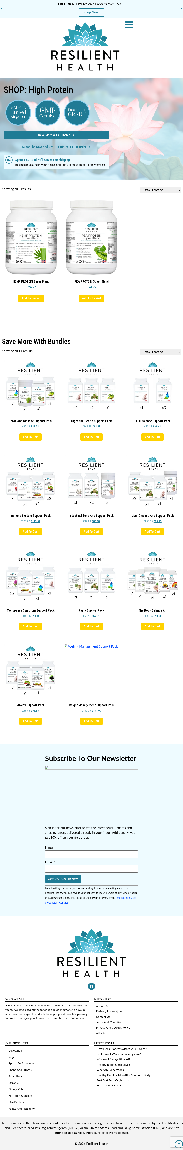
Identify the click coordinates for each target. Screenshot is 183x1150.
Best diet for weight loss (113, 1080)
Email (50, 862)
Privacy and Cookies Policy (113, 1027)
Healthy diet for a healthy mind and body (123, 1075)
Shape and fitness (20, 1070)
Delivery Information (109, 1011)
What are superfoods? (111, 1070)
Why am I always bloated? (113, 1059)
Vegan (12, 1057)
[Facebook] (91, 986)
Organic (14, 1082)
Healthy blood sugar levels (113, 1064)
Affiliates (101, 1033)
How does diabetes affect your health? (122, 1049)
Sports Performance (21, 1063)
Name (50, 848)
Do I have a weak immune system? (119, 1054)
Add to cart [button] (30, 437)
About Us (102, 1006)
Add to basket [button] (31, 298)
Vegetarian (15, 1050)
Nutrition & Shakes (20, 1095)
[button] (1, 8)
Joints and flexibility (22, 1108)
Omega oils (16, 1089)
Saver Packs (16, 1076)
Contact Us (103, 1016)
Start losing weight (109, 1085)
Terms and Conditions (109, 1022)
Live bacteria (17, 1102)
